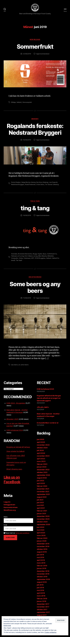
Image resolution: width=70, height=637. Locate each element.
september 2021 (43, 494)
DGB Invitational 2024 (14, 430)
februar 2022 (42, 486)
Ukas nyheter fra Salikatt (15, 451)
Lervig (35, 256)
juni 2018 (40, 588)
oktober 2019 (42, 549)
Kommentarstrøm (11, 507)
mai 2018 (40, 590)
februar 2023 (42, 464)
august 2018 (42, 582)
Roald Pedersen (30, 184)
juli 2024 (40, 450)
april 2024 (41, 453)
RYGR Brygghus (40, 258)
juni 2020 (40, 527)
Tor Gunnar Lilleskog (52, 184)
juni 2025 (40, 439)
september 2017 (43, 612)
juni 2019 (40, 555)
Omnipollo (14, 258)
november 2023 (43, 456)
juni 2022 (40, 481)
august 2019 (42, 552)
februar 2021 (42, 511)
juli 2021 (40, 500)
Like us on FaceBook (12, 479)
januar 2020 (41, 541)
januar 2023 (41, 467)
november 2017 (43, 607)
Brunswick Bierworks (25, 254)
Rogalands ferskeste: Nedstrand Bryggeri (35, 129)
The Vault (19, 260)
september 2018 (43, 579)
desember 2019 (43, 544)
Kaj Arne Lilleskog (42, 182)
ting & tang (35, 201)
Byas (44, 254)
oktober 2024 (42, 448)
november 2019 (43, 546)
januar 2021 (41, 513)
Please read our (17, 533)
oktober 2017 (42, 609)
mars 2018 (41, 596)
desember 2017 (43, 604)
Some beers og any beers (35, 287)
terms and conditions (22, 533)
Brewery (35, 119)
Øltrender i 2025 (12, 419)
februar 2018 (42, 599)
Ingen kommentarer (42, 54)
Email (5, 525)
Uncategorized (35, 277)
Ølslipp (13, 102)
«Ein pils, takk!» (43, 407)
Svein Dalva (40, 184)
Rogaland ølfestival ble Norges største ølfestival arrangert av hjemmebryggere (49, 398)
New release (35, 39)
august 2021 (42, 497)
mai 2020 (40, 530)
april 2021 (41, 508)
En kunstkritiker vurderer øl (47, 423)
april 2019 (41, 560)
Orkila (21, 258)
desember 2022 (43, 470)
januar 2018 (41, 601)
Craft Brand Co (52, 254)
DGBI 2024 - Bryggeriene (15, 403)
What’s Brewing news (14, 469)
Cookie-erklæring (50, 632)
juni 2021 (40, 502)
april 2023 (41, 459)
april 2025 (41, 442)
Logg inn (7, 502)
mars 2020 (41, 535)
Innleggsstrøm (9, 505)
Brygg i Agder (37, 254)
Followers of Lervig (17, 256)
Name (5, 517)
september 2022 (43, 475)
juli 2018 (40, 585)
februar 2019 (42, 566)
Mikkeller (50, 256)
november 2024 (43, 445)
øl (19, 365)
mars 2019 (41, 563)
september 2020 (43, 524)
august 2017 (42, 615)
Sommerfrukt (35, 46)
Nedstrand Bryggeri (17, 184)
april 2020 (41, 533)
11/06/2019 (27, 298)
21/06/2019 (27, 54)
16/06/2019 (27, 140)
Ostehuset (27, 258)
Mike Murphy (42, 256)
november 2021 (43, 492)
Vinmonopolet (27, 102)
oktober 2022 (42, 472)
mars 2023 (41, 461)
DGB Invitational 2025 (45, 389)
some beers (24, 365)
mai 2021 (40, 505)
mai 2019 (40, 557)
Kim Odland (28, 256)
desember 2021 (43, 489)
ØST (32, 258)
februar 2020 (42, 538)
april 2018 (41, 593)
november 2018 (43, 574)
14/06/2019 (27, 215)
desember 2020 (43, 516)
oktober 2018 (42, 577)
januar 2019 (41, 568)
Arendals (14, 254)
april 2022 (41, 483)
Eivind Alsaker (16, 182)
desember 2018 (43, 571)
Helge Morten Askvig (28, 182)
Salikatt (19, 102)
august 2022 (42, 478)
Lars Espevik (53, 182)
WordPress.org (10, 510)
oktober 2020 (42, 522)
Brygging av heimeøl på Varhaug (18, 447)
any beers (14, 365)
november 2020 (43, 519)
